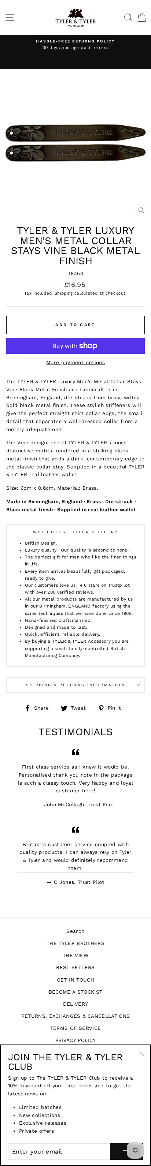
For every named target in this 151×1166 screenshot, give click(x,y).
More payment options (75, 362)
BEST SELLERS (75, 967)
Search (75, 931)
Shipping (64, 293)
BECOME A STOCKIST (76, 992)
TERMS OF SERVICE (75, 1028)
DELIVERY (75, 1004)
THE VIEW (75, 955)
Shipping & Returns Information (75, 685)
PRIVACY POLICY (75, 1040)
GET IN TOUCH (75, 980)
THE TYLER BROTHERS (75, 943)
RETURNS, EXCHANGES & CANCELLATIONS (75, 1016)
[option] (75, 45)
